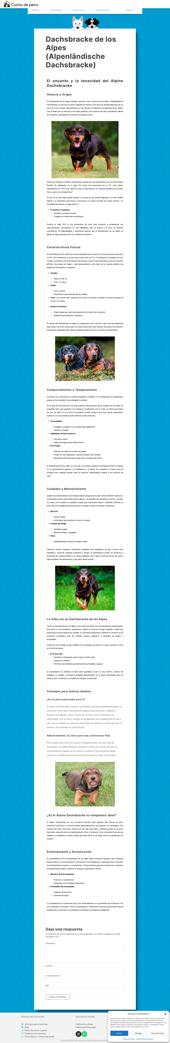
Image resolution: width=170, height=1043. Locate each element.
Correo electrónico (53, 976)
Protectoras (56, 10)
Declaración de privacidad (144, 1039)
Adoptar (35, 10)
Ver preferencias (157, 1033)
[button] (165, 1014)
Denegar (138, 1033)
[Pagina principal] (85, 23)
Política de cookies (129, 1039)
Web (47, 985)
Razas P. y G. (79, 10)
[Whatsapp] (84, 1034)
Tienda (128, 10)
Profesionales (103, 10)
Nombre (49, 966)
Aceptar (119, 1033)
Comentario (51, 943)
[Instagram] (78, 1034)
